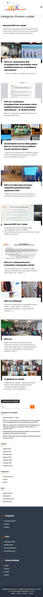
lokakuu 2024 (7, 449)
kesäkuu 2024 (7, 457)
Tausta (6, 569)
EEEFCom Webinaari (13, 301)
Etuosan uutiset (8, 476)
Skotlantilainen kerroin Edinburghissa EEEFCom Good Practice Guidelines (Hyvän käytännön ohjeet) (20, 146)
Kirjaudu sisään (7, 493)
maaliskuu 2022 (7, 466)
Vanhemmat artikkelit (10, 401)
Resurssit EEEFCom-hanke (14, 25)
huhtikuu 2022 (7, 463)
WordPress (31, 591)
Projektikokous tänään (14, 379)
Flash (9, 591)
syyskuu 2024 (7, 451)
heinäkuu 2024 (7, 454)
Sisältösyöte (7, 496)
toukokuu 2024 (7, 460)
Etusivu (6, 575)
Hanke (6, 566)
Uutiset (5, 479)
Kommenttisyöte (8, 499)
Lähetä (5, 482)
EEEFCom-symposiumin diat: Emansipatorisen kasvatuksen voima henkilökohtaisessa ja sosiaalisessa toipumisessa (21, 421)
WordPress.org (7, 501)
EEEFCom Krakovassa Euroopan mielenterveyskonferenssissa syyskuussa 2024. (18, 188)
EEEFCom (8, 339)
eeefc (17, 589)
